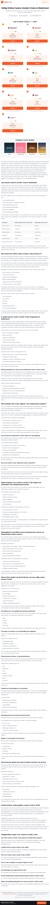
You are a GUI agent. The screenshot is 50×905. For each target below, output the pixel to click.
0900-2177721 (15, 893)
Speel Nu (13, 41)
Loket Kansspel (6, 893)
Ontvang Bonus (41, 902)
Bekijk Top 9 (45, 2)
